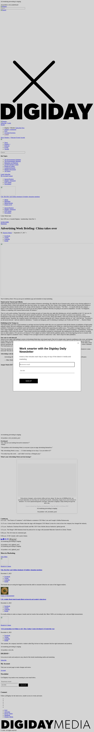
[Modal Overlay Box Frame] (47, 366)
